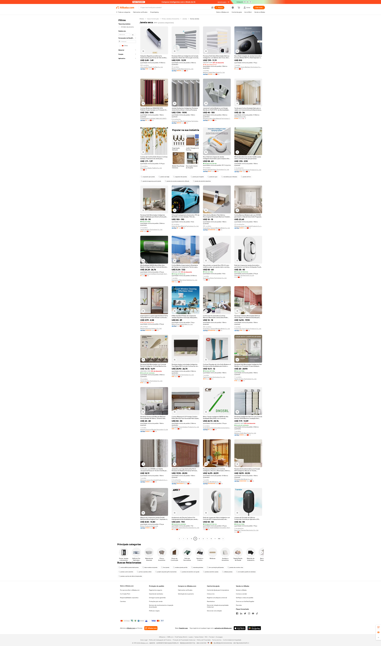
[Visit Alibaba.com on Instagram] (249, 613)
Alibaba (142, 19)
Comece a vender (241, 594)
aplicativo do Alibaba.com (223, 628)
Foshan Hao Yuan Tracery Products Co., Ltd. (247, 170)
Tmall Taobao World (181, 637)
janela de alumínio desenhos (203, 181)
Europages (219, 637)
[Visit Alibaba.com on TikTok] (257, 613)
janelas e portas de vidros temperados (131, 576)
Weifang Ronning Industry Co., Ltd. (151, 328)
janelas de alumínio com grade (190, 572)
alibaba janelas (228, 572)
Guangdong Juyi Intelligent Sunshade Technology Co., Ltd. (154, 274)
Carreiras (123, 601)
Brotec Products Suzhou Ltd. (149, 526)
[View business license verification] (208, 643)
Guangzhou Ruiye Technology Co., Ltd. (215, 278)
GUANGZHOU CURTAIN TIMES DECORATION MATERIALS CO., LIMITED (154, 118)
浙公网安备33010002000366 (223, 643)
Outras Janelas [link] (194, 19)
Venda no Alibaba (241, 590)
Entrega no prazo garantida (157, 597)
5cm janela (166, 567)
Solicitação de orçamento (186, 594)
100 (219, 538)
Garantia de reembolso (156, 594)
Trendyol (211, 637)
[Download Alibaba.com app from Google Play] (254, 628)
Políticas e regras (154, 611)
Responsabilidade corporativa (129, 597)
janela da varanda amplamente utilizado (178, 181)
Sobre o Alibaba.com (127, 586)
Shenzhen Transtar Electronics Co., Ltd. (246, 530)
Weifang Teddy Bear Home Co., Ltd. (182, 69)
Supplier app (183, 628)
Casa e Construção (153, 19)
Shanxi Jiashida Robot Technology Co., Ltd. (216, 169)
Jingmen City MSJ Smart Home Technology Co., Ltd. (185, 121)
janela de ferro (247, 176)
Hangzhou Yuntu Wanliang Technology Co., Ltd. (248, 67)
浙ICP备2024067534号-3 (241, 643)
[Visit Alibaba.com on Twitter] (245, 613)
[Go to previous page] (179, 538)
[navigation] (127, 279)
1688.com (170, 637)
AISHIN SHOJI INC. (240, 116)
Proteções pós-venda (155, 601)
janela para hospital (198, 176)
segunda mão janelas (181, 176)
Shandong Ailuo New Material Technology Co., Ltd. (217, 118)
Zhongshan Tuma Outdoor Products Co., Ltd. (185, 427)
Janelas (184, 19)
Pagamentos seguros (155, 590)
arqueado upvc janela (149, 176)
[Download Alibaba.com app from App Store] (240, 628)
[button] (212, 7)
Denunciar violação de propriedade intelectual (218, 606)
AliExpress (162, 637)
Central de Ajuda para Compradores (218, 590)
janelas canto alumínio (127, 572)
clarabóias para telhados (230, 176)
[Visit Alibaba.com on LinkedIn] (241, 613)
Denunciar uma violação (214, 611)
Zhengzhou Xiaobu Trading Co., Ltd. (151, 168)
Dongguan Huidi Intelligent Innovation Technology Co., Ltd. (217, 527)
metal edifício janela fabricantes (130, 567)
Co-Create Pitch (125, 594)
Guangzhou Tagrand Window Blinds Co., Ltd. (216, 228)
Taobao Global (198, 637)
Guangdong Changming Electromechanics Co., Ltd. (217, 428)
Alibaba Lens (131, 628)
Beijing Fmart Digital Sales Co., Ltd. (182, 324)
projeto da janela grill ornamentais (167, 572)
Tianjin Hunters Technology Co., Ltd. (151, 229)
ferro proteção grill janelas (216, 567)
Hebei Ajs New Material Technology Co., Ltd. (185, 226)
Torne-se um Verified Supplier (245, 601)
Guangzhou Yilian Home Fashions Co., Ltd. (184, 280)
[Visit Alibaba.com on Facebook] (237, 613)
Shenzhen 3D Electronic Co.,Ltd (244, 275)
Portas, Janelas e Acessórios (170, 19)
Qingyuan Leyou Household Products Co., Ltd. (248, 226)
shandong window (198, 567)
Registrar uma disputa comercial (217, 597)
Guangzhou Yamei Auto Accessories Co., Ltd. (185, 527)
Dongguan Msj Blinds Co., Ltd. (181, 482)
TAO (206, 637)
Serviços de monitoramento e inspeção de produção (161, 606)
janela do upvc (213, 176)
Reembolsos (211, 601)
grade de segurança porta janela (152, 181)
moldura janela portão (181, 567)
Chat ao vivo (211, 594)
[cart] (239, 8)
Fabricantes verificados (185, 590)
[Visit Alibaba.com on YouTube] (253, 613)
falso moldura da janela (150, 567)
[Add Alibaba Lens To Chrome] (150, 628)
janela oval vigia (165, 176)
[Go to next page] (223, 538)
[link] (378, 627)
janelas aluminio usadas (211, 572)
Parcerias (239, 605)
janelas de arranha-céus (236, 567)
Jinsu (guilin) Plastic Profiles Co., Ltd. (151, 67)
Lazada (190, 637)
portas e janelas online (145, 572)
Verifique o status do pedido (244, 597)
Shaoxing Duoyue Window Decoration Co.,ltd (154, 429)
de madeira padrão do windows (247, 572)
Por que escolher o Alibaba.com (130, 590)
